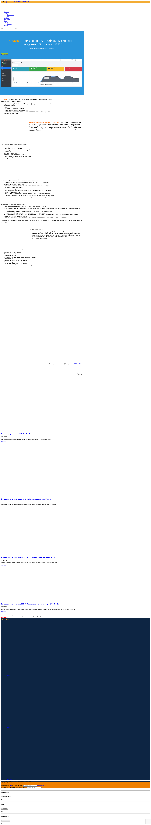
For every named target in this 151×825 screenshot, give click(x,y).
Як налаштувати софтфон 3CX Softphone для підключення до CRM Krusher (30, 604)
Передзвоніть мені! (42, 785)
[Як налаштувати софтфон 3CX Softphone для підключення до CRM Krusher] (48, 601)
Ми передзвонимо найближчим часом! (12, 785)
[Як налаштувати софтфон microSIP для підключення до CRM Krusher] (36, 554)
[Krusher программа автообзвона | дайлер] (3, 9)
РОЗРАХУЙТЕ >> (78, 363)
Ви (11, 785)
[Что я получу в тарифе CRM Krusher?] (43, 431)
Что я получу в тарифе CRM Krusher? (15, 434)
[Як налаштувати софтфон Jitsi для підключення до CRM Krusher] (49, 496)
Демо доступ (4, 617)
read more (3, 441)
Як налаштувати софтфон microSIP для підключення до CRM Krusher (28, 557)
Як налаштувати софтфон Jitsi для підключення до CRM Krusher (26, 499)
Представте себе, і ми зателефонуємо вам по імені (14, 787)
